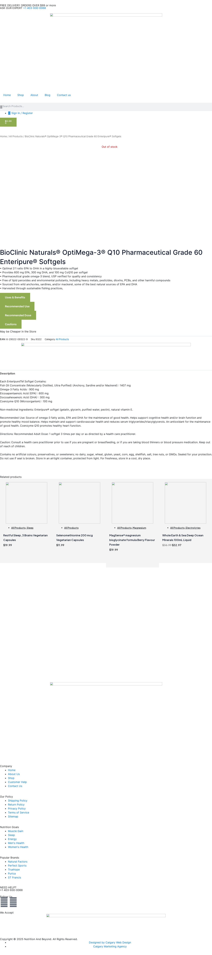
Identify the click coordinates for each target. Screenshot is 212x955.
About (34, 95)
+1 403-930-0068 (34, 8)
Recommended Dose (18, 315)
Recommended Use (17, 306)
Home (7, 95)
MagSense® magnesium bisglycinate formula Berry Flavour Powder (132, 540)
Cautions (11, 324)
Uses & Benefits (15, 297)
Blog (47, 95)
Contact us (64, 95)
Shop (20, 95)
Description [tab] (7, 373)
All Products (16, 136)
